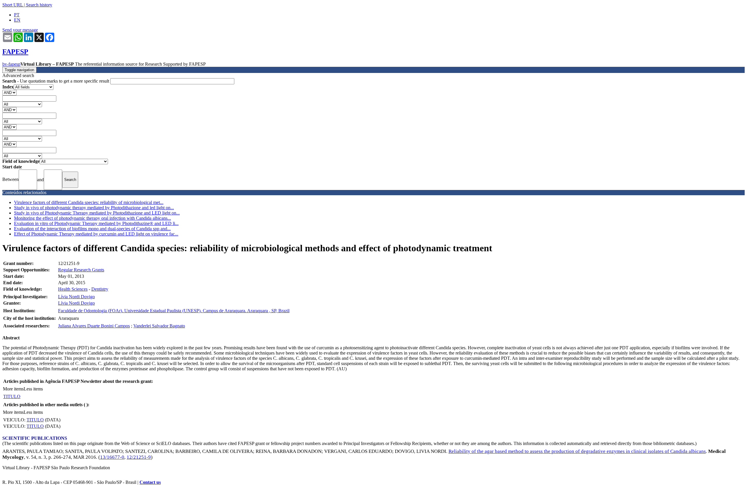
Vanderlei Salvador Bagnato (159, 325)
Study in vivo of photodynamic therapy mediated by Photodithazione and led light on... (94, 207)
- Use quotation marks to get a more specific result (56, 80)
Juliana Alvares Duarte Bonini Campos (94, 325)
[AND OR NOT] (9, 92)
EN (17, 20)
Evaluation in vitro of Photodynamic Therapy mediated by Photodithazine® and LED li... (96, 223)
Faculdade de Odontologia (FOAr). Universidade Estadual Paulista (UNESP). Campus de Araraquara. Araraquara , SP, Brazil (173, 310)
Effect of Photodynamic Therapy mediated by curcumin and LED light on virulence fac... (96, 233)
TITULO (11, 396)
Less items (33, 388)
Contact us (150, 482)
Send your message (20, 29)
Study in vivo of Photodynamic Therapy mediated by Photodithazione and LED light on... (97, 212)
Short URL (12, 4)
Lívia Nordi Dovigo (76, 296)
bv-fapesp (11, 64)
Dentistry (99, 289)
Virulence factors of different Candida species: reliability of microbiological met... (88, 202)
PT (17, 14)
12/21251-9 (139, 457)
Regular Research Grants (81, 269)
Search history (39, 4)
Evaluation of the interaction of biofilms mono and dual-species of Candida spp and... (92, 228)
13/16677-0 (112, 457)
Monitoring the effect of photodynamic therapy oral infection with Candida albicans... (92, 218)
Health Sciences (73, 289)
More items (13, 388)
